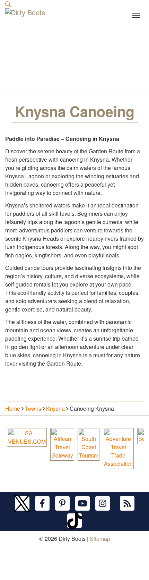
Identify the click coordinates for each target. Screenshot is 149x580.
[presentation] (8, 4)
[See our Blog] (127, 503)
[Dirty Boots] (26, 23)
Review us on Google (31, 576)
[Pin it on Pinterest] (62, 503)
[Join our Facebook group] (42, 503)
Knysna (55, 408)
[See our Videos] (82, 503)
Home (12, 408)
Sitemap (100, 539)
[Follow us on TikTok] (74, 520)
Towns (33, 408)
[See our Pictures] (102, 503)
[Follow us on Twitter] (22, 503)
